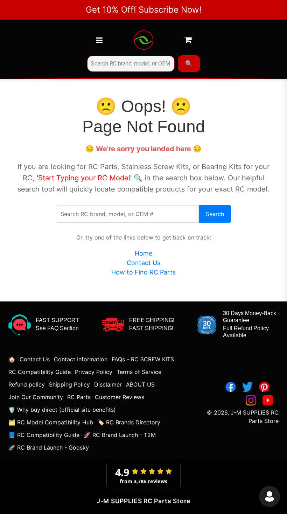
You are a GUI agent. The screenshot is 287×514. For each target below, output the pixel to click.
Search (215, 213)
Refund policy (26, 384)
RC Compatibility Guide (39, 371)
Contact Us (143, 262)
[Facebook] (230, 387)
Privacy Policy (93, 371)
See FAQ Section (57, 328)
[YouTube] (267, 400)
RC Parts (79, 397)
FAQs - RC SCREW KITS (143, 359)
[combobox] (131, 64)
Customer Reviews (119, 397)
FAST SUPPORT (57, 320)
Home (143, 253)
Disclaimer (108, 384)
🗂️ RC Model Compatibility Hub (50, 422)
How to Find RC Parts (143, 272)
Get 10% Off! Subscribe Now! (144, 10)
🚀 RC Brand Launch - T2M (120, 434)
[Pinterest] (264, 387)
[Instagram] (251, 400)
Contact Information (80, 359)
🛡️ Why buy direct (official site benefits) (62, 409)
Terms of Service (139, 371)
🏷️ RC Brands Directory (128, 422)
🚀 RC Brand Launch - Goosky (48, 447)
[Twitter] (247, 387)
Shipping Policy (69, 384)
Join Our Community (35, 397)
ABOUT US (140, 384)
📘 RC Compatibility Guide (43, 434)
